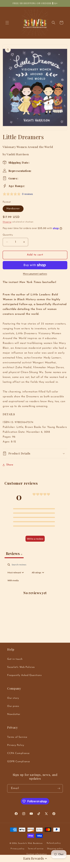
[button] (35, 858)
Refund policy (53, 843)
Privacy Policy (15, 745)
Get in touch (14, 659)
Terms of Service (17, 737)
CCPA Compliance (18, 753)
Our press (13, 706)
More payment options (35, 274)
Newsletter (13, 714)
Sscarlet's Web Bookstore (30, 843)
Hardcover (13, 208)
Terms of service (36, 849)
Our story (13, 698)
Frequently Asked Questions (24, 675)
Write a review (35, 538)
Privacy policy (17, 849)
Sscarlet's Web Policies (21, 667)
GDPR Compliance (18, 761)
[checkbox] (13, 580)
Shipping (7, 222)
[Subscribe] (59, 788)
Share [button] (9, 464)
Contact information (37, 854)
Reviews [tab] (14, 553)
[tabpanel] (35, 596)
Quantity (8, 235)
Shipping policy (55, 849)
